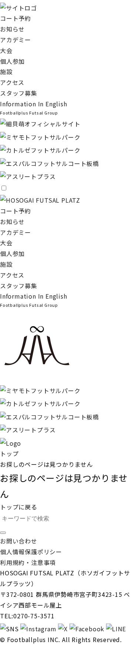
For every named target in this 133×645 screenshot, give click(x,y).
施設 (6, 71)
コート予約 (15, 18)
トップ (9, 453)
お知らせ (12, 28)
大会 (6, 50)
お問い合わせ (18, 540)
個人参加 (12, 61)
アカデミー (15, 39)
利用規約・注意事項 (28, 562)
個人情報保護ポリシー (31, 551)
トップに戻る (18, 506)
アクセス (12, 82)
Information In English (33, 103)
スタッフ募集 (18, 93)
